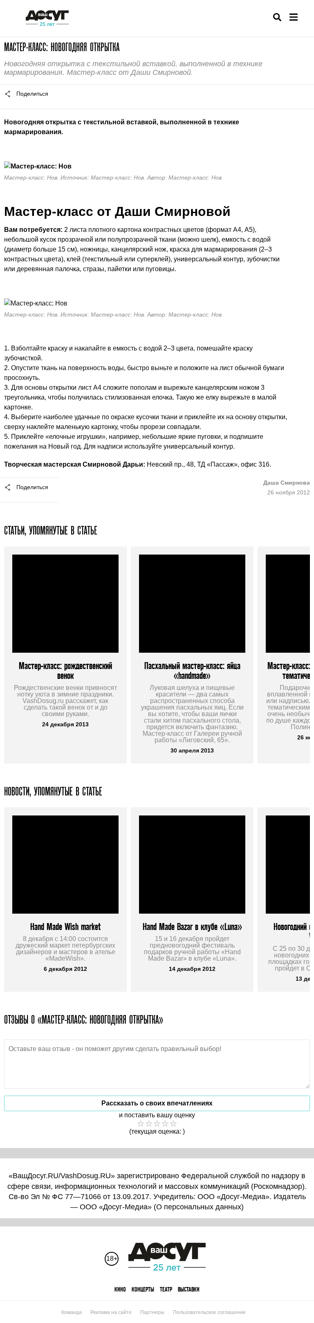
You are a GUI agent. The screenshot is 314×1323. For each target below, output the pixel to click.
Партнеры (152, 1312)
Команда (71, 1312)
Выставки (189, 1289)
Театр (166, 1289)
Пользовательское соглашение (209, 1312)
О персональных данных (198, 1207)
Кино (120, 1289)
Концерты (143, 1289)
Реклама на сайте (111, 1312)
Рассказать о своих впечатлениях (157, 1103)
